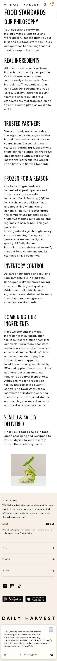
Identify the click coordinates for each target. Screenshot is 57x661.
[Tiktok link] (19, 586)
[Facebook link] (4, 586)
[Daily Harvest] (25, 5)
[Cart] (52, 4)
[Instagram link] (12, 586)
